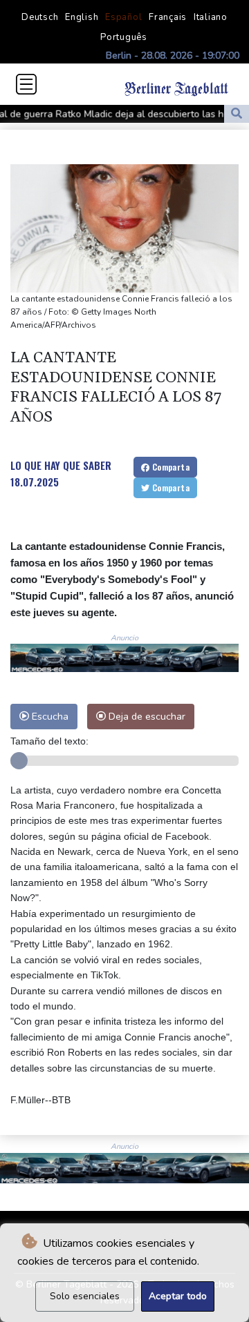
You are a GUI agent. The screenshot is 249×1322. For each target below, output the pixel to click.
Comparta (169, 467)
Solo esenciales (85, 1296)
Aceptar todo (178, 1296)
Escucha (48, 716)
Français (168, 17)
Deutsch (39, 17)
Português (123, 37)
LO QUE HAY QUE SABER (60, 465)
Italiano (211, 17)
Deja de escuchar (145, 716)
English (81, 17)
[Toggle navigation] (26, 84)
